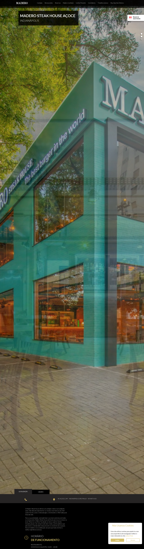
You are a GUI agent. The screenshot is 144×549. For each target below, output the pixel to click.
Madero (22, 3)
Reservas (58, 3)
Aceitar (117, 540)
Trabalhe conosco (103, 3)
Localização (23, 491)
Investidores (92, 3)
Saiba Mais (129, 536)
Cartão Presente (81, 3)
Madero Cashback (68, 3)
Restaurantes (49, 3)
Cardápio (39, 3)
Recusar (133, 540)
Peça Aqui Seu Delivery (117, 3)
